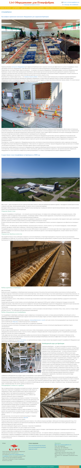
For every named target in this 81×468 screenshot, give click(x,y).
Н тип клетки (23, 340)
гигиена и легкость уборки (30, 76)
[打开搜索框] (78, 7)
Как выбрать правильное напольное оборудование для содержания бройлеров (25, 16)
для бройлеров (16, 7)
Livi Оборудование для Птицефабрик (31, 2)
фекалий (26, 417)
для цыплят (24, 7)
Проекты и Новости (50, 7)
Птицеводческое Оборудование (36, 7)
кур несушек (21, 341)
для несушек (8, 7)
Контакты (63, 7)
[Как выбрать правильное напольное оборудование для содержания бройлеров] (40, 63)
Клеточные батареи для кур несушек (37, 445)
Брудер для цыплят (33, 449)
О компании (58, 7)
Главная (2, 7)
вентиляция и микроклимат (17, 129)
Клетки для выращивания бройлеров (37, 447)
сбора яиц (15, 321)
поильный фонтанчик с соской (37, 320)
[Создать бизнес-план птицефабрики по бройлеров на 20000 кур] (40, 201)
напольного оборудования (18, 67)
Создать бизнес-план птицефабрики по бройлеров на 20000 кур (20, 155)
